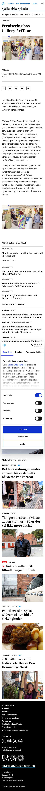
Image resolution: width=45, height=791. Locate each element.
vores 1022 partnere (17, 365)
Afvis (22, 444)
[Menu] (42, 3)
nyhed (13, 310)
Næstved (5, 607)
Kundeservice (8, 705)
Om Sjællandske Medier (12, 724)
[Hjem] (3, 3)
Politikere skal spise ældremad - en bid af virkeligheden (17, 615)
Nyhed (13, 465)
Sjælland (6, 322)
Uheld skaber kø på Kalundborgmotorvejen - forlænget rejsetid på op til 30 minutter (22, 329)
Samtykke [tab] (7, 352)
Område (35, 14)
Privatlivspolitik (8, 727)
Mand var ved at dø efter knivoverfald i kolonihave (22, 254)
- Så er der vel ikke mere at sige (22, 316)
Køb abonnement (23, 4)
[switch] (38, 403)
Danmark (5, 20)
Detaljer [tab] (18, 352)
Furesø (12, 562)
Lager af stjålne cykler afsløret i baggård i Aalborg (19, 297)
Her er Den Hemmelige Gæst (18, 663)
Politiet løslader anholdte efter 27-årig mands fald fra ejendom (20, 285)
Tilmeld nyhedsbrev (10, 718)
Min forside (25, 14)
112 (12, 249)
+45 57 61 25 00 (16, 780)
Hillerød (5, 337)
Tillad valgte (22, 437)
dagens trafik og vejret (21, 322)
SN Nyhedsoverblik (10, 14)
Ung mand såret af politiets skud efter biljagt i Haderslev (22, 273)
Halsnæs (5, 655)
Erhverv (5, 465)
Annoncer (6, 711)
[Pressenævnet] (13, 756)
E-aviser (11, 4)
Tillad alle (22, 429)
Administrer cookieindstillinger (15, 730)
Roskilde (5, 310)
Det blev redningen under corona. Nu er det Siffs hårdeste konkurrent (21, 473)
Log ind (34, 4)
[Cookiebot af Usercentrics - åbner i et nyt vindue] (31, 345)
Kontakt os (6, 721)
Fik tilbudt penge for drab (18, 568)
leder (13, 261)
